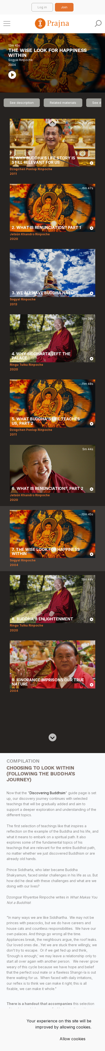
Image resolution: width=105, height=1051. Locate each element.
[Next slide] (52, 737)
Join (64, 7)
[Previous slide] (52, 123)
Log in (42, 7)
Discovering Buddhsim (47, 793)
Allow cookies (72, 1038)
